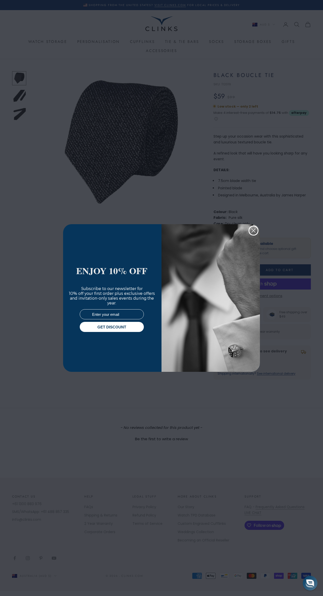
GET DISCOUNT (111, 327)
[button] (310, 583)
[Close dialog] (253, 230)
